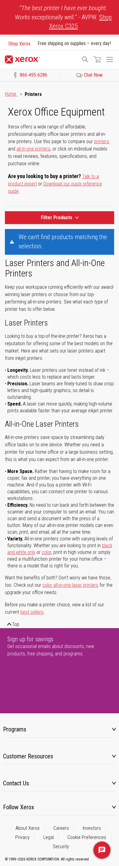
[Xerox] (40, 59)
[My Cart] (97, 59)
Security (61, 846)
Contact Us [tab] (16, 783)
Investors (92, 828)
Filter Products (56, 217)
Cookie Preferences (86, 837)
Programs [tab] (14, 729)
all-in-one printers (33, 149)
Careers (61, 828)
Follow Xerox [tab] (18, 807)
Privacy (22, 837)
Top (15, 624)
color (46, 552)
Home (11, 94)
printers (101, 141)
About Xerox (28, 828)
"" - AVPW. (63, 17)
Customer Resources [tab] (28, 756)
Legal (48, 837)
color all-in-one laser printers (70, 585)
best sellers (32, 612)
